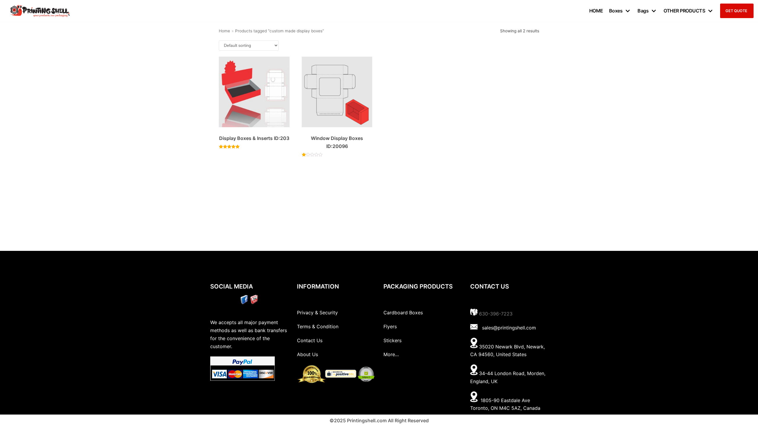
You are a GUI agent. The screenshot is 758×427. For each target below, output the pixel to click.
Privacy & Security (317, 313)
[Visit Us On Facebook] (244, 302)
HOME (596, 11)
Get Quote (736, 11)
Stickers (392, 340)
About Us (307, 354)
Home (224, 30)
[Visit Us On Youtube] (254, 302)
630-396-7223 (496, 314)
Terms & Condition (317, 326)
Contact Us (309, 340)
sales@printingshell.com (509, 328)
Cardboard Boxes (403, 313)
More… (391, 354)
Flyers (390, 326)
